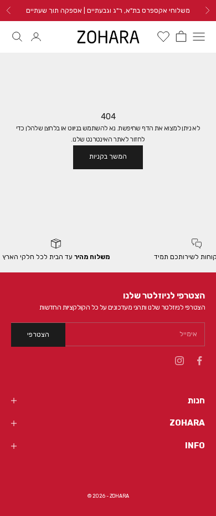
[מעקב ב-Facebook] (199, 360)
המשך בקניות (108, 156)
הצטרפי (38, 334)
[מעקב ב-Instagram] (179, 360)
